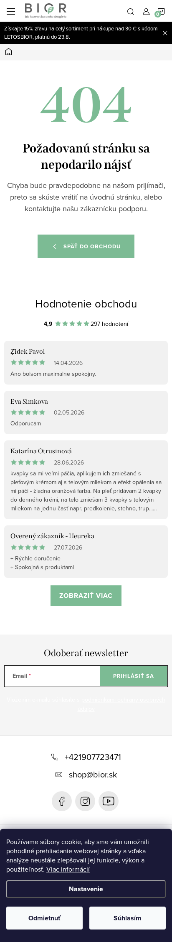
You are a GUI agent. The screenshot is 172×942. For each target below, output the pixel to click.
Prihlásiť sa (133, 676)
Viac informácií (68, 869)
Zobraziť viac (86, 595)
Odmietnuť (44, 918)
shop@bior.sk (93, 774)
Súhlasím (128, 918)
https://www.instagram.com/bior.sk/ (85, 801)
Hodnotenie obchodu (86, 303)
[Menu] (11, 11)
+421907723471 (93, 757)
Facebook (62, 801)
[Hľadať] (130, 11)
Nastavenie (86, 889)
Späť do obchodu (92, 246)
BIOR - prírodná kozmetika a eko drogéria (109, 801)
